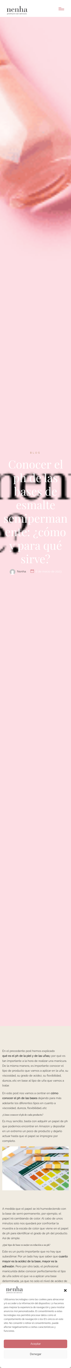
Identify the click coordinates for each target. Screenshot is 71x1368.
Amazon (44, 1126)
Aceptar (35, 1343)
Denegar (35, 1354)
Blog (35, 452)
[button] (65, 1290)
